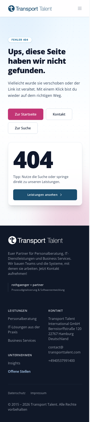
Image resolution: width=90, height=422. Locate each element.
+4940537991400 (61, 360)
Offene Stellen (19, 371)
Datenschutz (17, 393)
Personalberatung (22, 318)
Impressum (38, 393)
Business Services (22, 340)
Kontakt (59, 114)
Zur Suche (23, 128)
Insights (14, 363)
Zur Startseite (25, 114)
